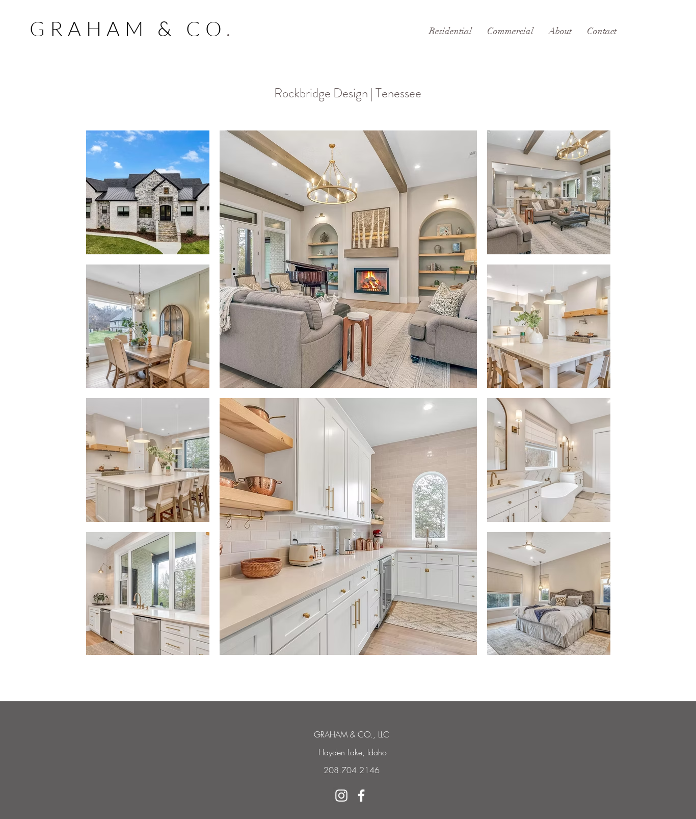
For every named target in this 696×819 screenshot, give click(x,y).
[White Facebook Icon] (361, 795)
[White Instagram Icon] (341, 795)
